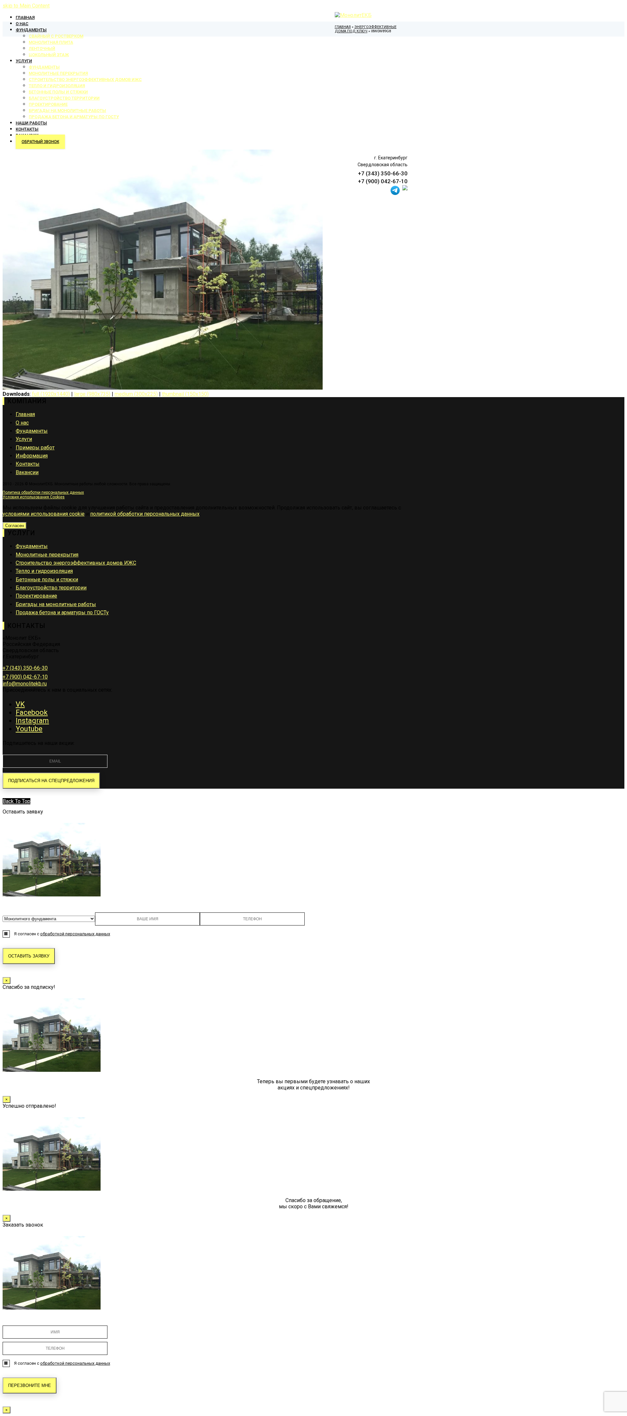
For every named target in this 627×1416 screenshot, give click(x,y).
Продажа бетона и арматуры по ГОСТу (62, 612)
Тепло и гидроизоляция (44, 571)
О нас (22, 423)
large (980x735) (92, 394)
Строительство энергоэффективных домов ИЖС (76, 563)
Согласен (14, 525)
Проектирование (36, 596)
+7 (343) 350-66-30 (25, 668)
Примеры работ (35, 447)
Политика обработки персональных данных (43, 492)
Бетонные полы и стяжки (47, 579)
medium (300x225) (136, 394)
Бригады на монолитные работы (56, 604)
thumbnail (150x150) (185, 394)
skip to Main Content (26, 6)
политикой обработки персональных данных (145, 514)
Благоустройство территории (51, 588)
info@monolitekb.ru (25, 684)
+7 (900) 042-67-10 (25, 677)
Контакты (28, 464)
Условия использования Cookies (34, 497)
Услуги (24, 439)
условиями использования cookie (44, 514)
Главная (25, 414)
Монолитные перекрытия (47, 555)
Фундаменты (32, 431)
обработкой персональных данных (75, 933)
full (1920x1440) (51, 394)
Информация (32, 456)
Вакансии (27, 472)
